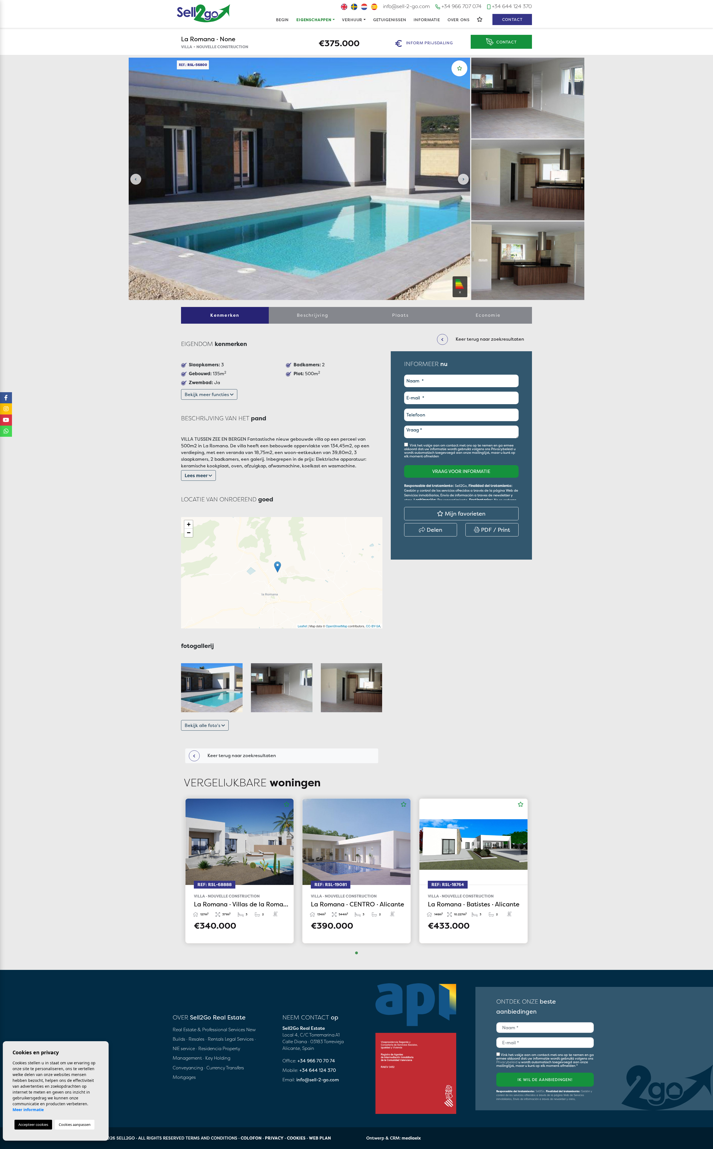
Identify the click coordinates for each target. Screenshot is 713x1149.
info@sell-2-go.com (406, 6)
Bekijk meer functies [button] (207, 394)
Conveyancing (188, 1068)
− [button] (189, 532)
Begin (282, 19)
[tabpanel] (239, 871)
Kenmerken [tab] (224, 315)
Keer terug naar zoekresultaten (241, 755)
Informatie (427, 19)
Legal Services (239, 1039)
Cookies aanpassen (75, 1124)
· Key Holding (216, 1058)
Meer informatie (28, 1109)
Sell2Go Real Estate (203, 13)
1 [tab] (356, 953)
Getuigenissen (389, 19)
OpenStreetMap (336, 626)
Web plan (320, 1138)
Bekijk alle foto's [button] (203, 725)
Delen (433, 529)
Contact (512, 19)
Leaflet (302, 626)
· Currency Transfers (224, 1068)
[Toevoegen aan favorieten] (459, 68)
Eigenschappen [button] (313, 19)
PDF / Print (495, 529)
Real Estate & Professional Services (209, 1029)
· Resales (196, 1039)
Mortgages (184, 1077)
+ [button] (189, 524)
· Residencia (208, 1048)
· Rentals (215, 1039)
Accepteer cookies (33, 1124)
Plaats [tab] (400, 315)
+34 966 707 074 (461, 6)
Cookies (296, 1138)
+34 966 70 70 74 (316, 1061)
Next (463, 179)
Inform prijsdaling (429, 43)
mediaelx (411, 1138)
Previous (136, 179)
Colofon (251, 1138)
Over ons (459, 19)
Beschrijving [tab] (312, 315)
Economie (488, 315)
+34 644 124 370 (511, 6)
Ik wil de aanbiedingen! (544, 1079)
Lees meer (197, 475)
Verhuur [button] (352, 19)
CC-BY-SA (373, 626)
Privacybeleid (502, 449)
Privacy (274, 1138)
